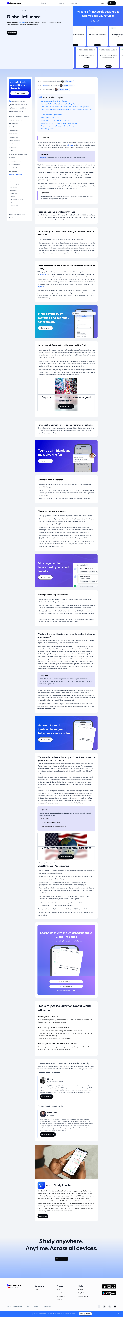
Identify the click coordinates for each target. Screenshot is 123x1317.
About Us (37, 1293)
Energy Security (13, 134)
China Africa (12, 179)
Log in (73, 990)
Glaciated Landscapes (14, 141)
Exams (58, 1289)
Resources (74, 3)
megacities (40, 287)
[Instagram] (104, 1306)
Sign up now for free (66, 406)
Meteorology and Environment (16, 161)
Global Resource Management (16, 144)
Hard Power (12, 196)
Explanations (60, 1293)
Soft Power (12, 211)
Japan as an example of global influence (54, 101)
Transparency (47, 1307)
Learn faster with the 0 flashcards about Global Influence (59, 123)
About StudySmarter (47, 129)
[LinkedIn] (115, 1306)
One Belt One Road (14, 205)
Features (61, 3)
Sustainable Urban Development (17, 214)
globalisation (44, 274)
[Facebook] (99, 1306)
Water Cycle (12, 218)
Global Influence (13, 193)
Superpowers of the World (15, 175)
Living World (12, 158)
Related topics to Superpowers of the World (55, 120)
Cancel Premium (83, 1296)
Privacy (36, 1307)
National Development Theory (16, 199)
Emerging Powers (13, 190)
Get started (12, 33)
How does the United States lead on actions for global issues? (60, 104)
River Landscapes (13, 171)
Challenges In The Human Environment (19, 117)
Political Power (13, 208)
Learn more (43, 1216)
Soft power (43, 158)
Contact (80, 1289)
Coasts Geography (13, 123)
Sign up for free (98, 21)
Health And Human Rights (15, 151)
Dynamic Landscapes (14, 130)
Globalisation (12, 147)
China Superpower (14, 182)
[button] (8, 62)
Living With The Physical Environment (18, 154)
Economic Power (13, 188)
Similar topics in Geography (49, 117)
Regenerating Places (14, 168)
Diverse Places (12, 127)
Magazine (59, 1299)
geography (22, 22)
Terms (27, 1307)
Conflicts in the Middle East (15, 185)
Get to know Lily (46, 1097)
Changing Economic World (15, 120)
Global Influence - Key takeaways (51, 115)
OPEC (11, 202)
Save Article (21, 93)
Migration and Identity (14, 164)
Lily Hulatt (68, 81)
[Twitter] (109, 1306)
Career (37, 1289)
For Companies (61, 1296)
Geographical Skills (13, 137)
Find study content (46, 3)
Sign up (111, 3)
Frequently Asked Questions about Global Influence (57, 126)
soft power (70, 145)
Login (102, 3)
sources (45, 85)
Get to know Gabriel (47, 1134)
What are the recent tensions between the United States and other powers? (65, 107)
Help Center (81, 1293)
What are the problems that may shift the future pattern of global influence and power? (66, 111)
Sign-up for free (61, 1259)
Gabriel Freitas (68, 85)
